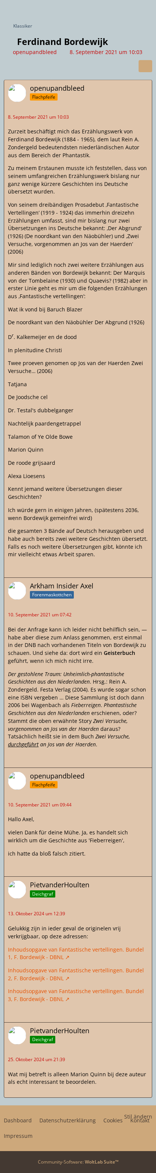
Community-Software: (78, 1162)
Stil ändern (138, 1116)
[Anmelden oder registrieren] (127, 9)
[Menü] (146, 9)
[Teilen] (145, 66)
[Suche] (108, 9)
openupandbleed (35, 52)
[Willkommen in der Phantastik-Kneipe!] (3, 9)
